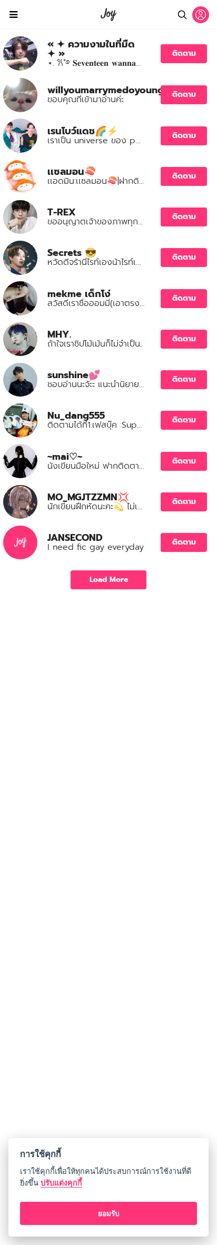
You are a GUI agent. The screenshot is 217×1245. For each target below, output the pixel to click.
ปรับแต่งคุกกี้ (61, 1182)
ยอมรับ (109, 1213)
